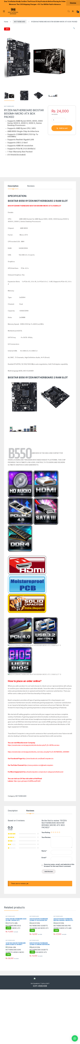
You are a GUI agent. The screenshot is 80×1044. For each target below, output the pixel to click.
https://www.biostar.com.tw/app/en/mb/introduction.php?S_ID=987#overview (33, 745)
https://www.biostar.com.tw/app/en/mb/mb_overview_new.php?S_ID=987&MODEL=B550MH (38, 752)
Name (44, 851)
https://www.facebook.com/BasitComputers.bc (37, 758)
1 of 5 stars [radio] (51, 832)
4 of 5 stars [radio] (57, 832)
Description (13, 186)
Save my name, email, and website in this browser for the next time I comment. (59, 865)
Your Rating (46, 832)
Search (68, 11)
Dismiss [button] (73, 3)
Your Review (46, 837)
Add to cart (63, 128)
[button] (74, 28)
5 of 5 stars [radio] (59, 832)
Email (44, 857)
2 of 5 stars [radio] (53, 832)
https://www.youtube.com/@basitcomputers (38, 765)
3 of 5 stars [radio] (55, 832)
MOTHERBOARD (19, 22)
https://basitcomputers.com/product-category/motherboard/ (43, 772)
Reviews (30, 186)
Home (6, 22)
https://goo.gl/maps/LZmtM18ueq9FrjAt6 (27, 781)
